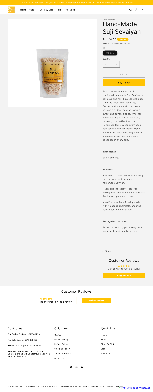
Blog (103, 349)
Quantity (106, 59)
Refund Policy (61, 344)
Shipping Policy (62, 349)
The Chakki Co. (21, 386)
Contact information (115, 386)
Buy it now (124, 82)
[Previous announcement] (8, 2)
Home (104, 335)
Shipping (106, 43)
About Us (59, 358)
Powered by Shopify (36, 386)
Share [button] (108, 251)
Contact (58, 335)
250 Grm (111, 53)
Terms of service (82, 386)
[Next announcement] (144, 2)
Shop (103, 339)
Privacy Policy (61, 339)
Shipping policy (97, 386)
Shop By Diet (107, 344)
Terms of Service (62, 353)
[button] (33, 10)
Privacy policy (52, 386)
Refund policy (66, 386)
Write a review (124, 276)
